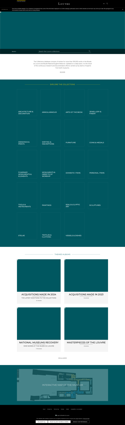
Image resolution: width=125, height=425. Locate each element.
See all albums (62, 358)
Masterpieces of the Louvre (86, 342)
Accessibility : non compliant (76, 409)
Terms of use (56, 409)
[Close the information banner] (122, 9)
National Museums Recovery (38, 342)
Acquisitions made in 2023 (86, 294)
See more (62, 72)
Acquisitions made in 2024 (38, 294)
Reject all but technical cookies (59, 421)
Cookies (62, 409)
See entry (14, 51)
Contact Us (49, 409)
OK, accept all (42, 421)
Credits (67, 409)
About (44, 409)
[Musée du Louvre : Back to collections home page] (64, 3)
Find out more (86, 418)
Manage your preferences (80, 421)
